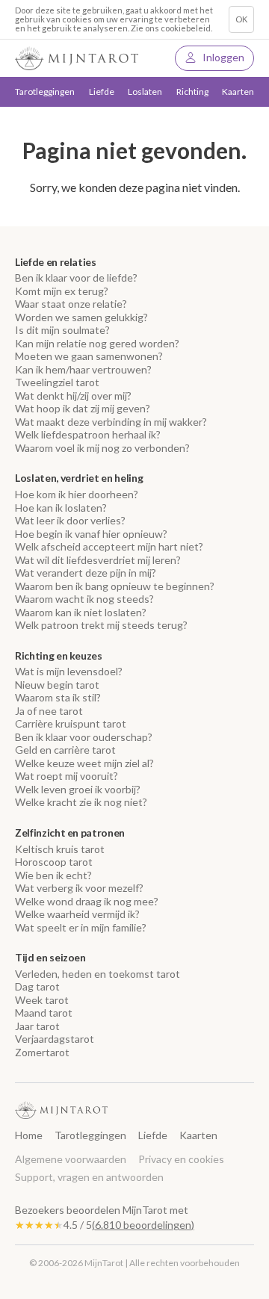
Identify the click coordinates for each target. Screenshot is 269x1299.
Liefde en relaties (55, 262)
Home (29, 1135)
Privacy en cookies (181, 1159)
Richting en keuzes (58, 656)
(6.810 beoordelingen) (143, 1224)
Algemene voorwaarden (70, 1159)
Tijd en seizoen (50, 958)
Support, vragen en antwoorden (89, 1177)
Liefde (152, 1135)
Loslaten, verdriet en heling (79, 478)
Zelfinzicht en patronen (70, 833)
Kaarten (238, 91)
